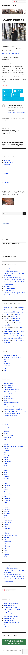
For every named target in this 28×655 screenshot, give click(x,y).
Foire (5, 483)
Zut (5, 370)
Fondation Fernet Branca (11, 389)
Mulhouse (7, 509)
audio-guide (7, 437)
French (7, 590)
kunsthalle (7, 498)
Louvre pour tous (9, 618)
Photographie (8, 522)
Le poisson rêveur (9, 614)
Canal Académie (8, 385)
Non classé (7, 513)
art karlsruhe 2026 (9, 288)
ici (10, 53)
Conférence (7, 461)
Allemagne (7, 427)
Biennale (6, 444)
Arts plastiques (8, 435)
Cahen (6, 453)
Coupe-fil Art (8, 387)
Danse (6, 468)
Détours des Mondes (10, 605)
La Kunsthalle (8, 394)
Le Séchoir (7, 396)
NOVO (5, 361)
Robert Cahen (8, 627)
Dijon (5, 474)
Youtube (6, 182)
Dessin (6, 472)
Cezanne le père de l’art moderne (14, 295)
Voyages (6, 554)
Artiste (20, 118)
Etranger (6, 476)
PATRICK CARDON (9, 307)
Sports (6, 539)
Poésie (6, 524)
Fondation (7, 485)
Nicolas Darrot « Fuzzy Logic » (13, 277)
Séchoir (6, 531)
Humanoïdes (8, 494)
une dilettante (9, 5)
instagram (7, 164)
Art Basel (6, 431)
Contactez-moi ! (9, 162)
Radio (5, 526)
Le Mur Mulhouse (9, 398)
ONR (5, 405)
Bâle (5, 440)
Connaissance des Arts (11, 355)
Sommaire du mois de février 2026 (14, 279)
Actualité (6, 424)
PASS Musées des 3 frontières (13, 409)
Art (5, 429)
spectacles (7, 537)
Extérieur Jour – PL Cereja (12, 609)
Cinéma (6, 457)
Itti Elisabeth (8, 331)
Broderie (6, 450)
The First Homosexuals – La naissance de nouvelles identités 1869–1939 (14, 273)
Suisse (6, 544)
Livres (5, 502)
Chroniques (7, 455)
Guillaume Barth (9, 290)
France (6, 487)
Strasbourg (7, 541)
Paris (9, 119)
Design (6, 470)
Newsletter (16, 314)
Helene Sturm (8, 286)
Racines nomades (9, 625)
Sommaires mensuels (10, 535)
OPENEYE (7, 364)
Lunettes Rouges (9, 620)
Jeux (5, 496)
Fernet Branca (8, 479)
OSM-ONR (7, 366)
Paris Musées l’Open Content (13, 407)
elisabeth (6, 118)
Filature (6, 481)
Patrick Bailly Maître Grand (12, 622)
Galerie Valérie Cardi (10, 392)
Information (7, 269)
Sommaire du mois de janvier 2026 (14, 293)
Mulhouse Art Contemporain (12, 402)
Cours (5, 463)
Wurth (6, 557)
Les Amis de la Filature (11, 616)
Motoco (6, 400)
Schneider (7, 528)
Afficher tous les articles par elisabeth (17, 112)
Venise (6, 548)
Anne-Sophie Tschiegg (11, 603)
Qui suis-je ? (7, 160)
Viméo (6, 173)
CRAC (5, 466)
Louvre (6, 505)
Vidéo (5, 550)
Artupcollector (8, 383)
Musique (6, 511)
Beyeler (6, 442)
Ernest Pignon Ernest (10, 607)
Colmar (6, 459)
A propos (12, 650)
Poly (5, 368)
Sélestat (6, 533)
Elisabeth (6, 340)
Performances (8, 520)
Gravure (6, 492)
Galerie (6, 489)
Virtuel (6, 552)
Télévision (7, 546)
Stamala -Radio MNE (10, 415)
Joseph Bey (7, 612)
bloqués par (15, 642)
